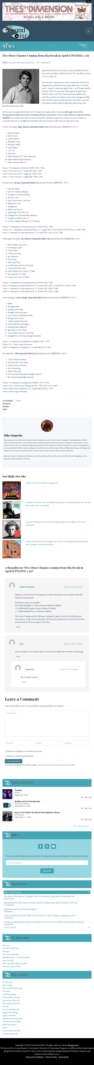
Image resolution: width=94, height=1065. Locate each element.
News (18, 401)
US (82, 797)
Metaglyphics (73, 1045)
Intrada (5, 1006)
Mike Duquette (27, 62)
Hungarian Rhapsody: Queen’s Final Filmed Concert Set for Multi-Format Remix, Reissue (44, 922)
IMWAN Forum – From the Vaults (16, 957)
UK (86, 797)
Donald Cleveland (27, 587)
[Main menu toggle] (89, 31)
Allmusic (6, 945)
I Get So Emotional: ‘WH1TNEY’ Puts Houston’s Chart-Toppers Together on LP (39, 915)
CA (90, 797)
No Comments (43, 62)
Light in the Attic (9, 1015)
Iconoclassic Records (11, 1000)
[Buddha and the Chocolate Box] (7, 805)
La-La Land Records (10, 1009)
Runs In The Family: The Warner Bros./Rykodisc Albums (37, 812)
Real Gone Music (9, 1024)
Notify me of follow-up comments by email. (24, 751)
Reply (18, 627)
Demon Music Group (11, 997)
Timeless (18, 790)
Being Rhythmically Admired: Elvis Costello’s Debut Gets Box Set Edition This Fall (40, 902)
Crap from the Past (10, 948)
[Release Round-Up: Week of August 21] (11, 490)
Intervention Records (11, 1003)
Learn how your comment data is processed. (56, 765)
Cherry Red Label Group (12, 988)
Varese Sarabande (10, 1033)
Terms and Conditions (34, 1057)
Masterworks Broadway (12, 1018)
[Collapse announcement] (89, 1)
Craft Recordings (9, 994)
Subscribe (47, 871)
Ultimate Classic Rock (11, 966)
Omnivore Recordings (11, 1021)
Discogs (5, 951)
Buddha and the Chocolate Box (27, 801)
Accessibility (64, 1057)
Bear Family (7, 985)
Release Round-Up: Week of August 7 (21, 909)
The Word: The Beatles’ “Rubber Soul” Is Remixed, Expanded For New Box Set (39, 896)
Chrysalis (6, 991)
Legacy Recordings (10, 1012)
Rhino (4, 1027)
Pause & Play (7, 960)
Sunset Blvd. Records (11, 1030)
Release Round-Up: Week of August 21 (42, 483)
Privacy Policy (51, 1057)
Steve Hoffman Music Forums (14, 963)
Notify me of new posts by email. (20, 756)
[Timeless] (7, 794)
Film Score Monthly (10, 954)
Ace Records (7, 982)
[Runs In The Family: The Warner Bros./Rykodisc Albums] (7, 816)
